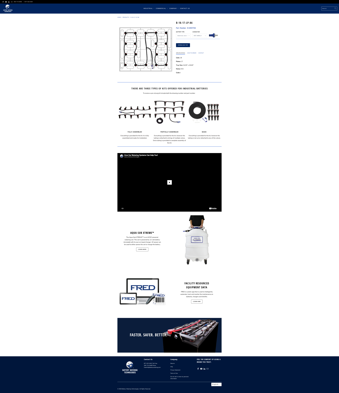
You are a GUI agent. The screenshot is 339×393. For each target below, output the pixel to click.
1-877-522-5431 (28, 1)
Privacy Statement (175, 370)
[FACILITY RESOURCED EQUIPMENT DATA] (142, 292)
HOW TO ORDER (191, 53)
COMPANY (173, 8)
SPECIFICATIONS (180, 53)
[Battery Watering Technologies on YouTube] (6, 2)
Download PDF (183, 45)
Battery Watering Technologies (130, 389)
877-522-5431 (148, 363)
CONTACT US (185, 8)
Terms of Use (174, 373)
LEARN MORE (142, 249)
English (215, 384)
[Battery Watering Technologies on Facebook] (3, 2)
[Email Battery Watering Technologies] (11, 2)
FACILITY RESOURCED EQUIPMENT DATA (197, 285)
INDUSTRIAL (148, 8)
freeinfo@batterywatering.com (152, 367)
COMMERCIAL (161, 8)
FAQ (171, 367)
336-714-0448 (18, 1)
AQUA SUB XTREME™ (142, 233)
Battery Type (180, 32)
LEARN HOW (197, 301)
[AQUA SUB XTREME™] (196, 241)
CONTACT (201, 53)
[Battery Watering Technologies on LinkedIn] (9, 2)
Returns (172, 363)
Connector (196, 32)
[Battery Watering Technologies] (8, 8)
